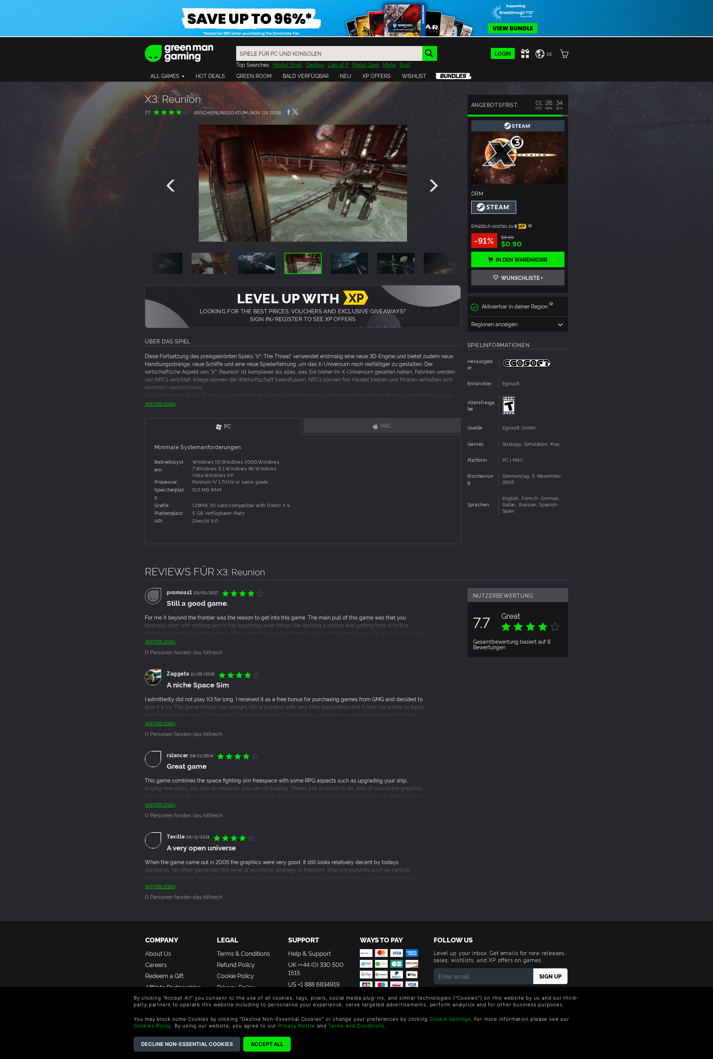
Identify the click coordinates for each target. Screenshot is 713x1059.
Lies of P (338, 64)
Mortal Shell (287, 64)
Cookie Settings (450, 1019)
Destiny (315, 64)
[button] (167, 76)
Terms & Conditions (243, 953)
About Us (158, 953)
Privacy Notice (296, 1026)
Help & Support (309, 953)
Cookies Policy (152, 1026)
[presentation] (172, 186)
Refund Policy (236, 964)
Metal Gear (365, 64)
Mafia (389, 64)
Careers (156, 964)
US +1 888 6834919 (314, 984)
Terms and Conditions (356, 1026)
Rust (405, 64)
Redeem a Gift (164, 975)
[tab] (223, 426)
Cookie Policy (235, 975)
